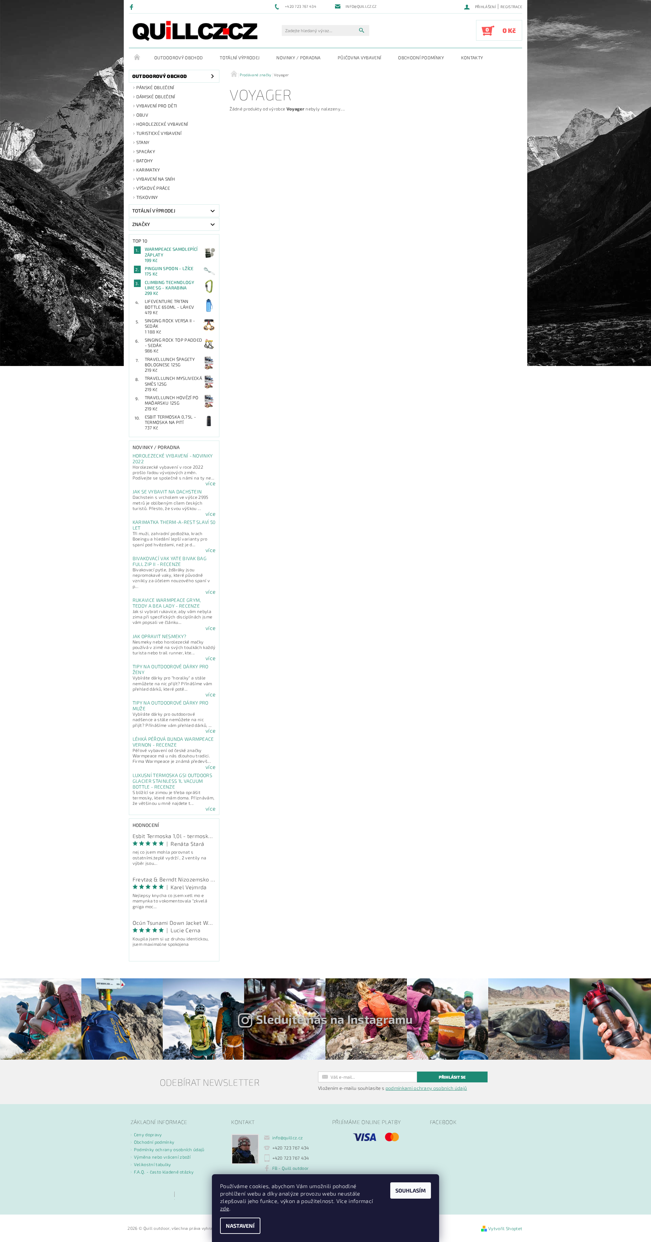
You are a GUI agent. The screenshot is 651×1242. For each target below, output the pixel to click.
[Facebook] (132, 7)
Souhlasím (410, 1190)
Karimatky (148, 169)
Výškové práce (153, 188)
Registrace (511, 6)
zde (224, 1208)
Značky (141, 224)
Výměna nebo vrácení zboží (162, 1157)
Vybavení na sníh (155, 179)
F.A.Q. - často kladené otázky (164, 1172)
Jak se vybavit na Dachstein (167, 491)
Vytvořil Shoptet (505, 1228)
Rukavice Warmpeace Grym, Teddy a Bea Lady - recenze (167, 603)
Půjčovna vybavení (359, 57)
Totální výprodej (239, 57)
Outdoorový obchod (178, 57)
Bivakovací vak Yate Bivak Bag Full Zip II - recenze (169, 561)
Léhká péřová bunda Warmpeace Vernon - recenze (173, 742)
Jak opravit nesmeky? (159, 636)
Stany (143, 142)
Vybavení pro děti (156, 105)
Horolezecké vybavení (162, 124)
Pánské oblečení (155, 87)
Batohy (144, 160)
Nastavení (240, 1225)
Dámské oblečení (155, 96)
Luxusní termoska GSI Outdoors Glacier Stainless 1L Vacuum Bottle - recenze (172, 781)
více (210, 483)
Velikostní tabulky (152, 1164)
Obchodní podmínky (421, 57)
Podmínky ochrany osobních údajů (169, 1149)
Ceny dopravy (148, 1134)
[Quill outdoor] (195, 31)
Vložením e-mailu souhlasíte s (392, 1088)
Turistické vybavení (158, 133)
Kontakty (472, 57)
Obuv (142, 115)
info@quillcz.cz (287, 1137)
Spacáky (145, 151)
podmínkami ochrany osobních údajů (426, 1088)
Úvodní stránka (137, 57)
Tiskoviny (147, 197)
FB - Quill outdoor (290, 1168)
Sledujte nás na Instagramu (334, 1019)
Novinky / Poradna (298, 57)
